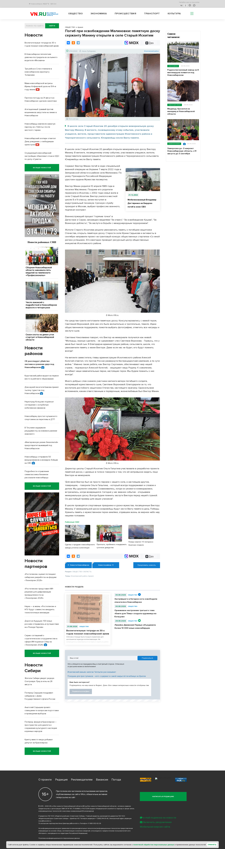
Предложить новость (147, 565)
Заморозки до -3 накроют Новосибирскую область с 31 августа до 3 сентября (181, 151)
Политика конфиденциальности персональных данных (59, 838)
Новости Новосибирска (79, 565)
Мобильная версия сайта (155, 826)
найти (52, 26)
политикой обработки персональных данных (153, 845)
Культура (174, 13)
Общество (75, 13)
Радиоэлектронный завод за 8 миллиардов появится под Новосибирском (183, 72)
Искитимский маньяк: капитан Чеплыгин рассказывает (92, 672)
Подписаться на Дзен (80, 691)
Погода (116, 779)
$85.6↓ (53, 4)
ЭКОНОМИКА (173, 66)
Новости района (104, 565)
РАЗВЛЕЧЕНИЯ (174, 144)
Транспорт (152, 13)
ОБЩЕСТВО (84, 627)
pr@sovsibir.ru (74, 823)
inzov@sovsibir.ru (44, 821)
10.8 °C (46, 4)
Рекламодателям (81, 779)
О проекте (45, 779)
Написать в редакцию (163, 797)
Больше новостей (42, 168)
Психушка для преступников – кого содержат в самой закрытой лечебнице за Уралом (107, 676)
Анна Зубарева (89, 51)
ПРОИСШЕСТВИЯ (175, 105)
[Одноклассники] (73, 42)
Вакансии (102, 779)
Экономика (99, 13)
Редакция (61, 779)
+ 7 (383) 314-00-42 (101, 819)
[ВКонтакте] (68, 42)
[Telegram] (78, 42)
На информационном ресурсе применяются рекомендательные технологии (67, 828)
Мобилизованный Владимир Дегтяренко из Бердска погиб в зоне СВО (142, 203)
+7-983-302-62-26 (94, 823)
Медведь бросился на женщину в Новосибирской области (181, 111)
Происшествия (125, 13)
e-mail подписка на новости (159, 817)
